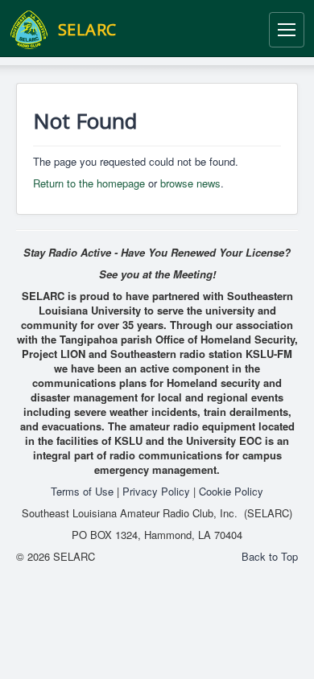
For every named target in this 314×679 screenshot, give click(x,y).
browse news (190, 183)
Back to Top (270, 556)
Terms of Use (82, 491)
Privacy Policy (156, 491)
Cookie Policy (231, 491)
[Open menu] (286, 29)
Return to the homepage (89, 183)
